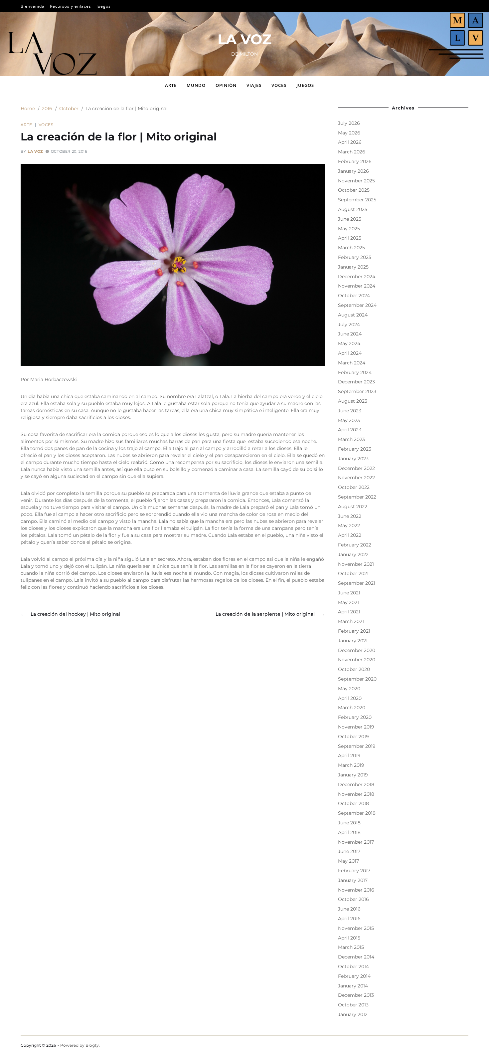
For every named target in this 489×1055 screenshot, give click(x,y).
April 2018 (349, 832)
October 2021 (353, 573)
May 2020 (349, 689)
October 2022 (354, 487)
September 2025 (357, 200)
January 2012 (353, 1014)
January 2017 (353, 880)
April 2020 (350, 698)
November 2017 (356, 842)
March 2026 (351, 152)
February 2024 (355, 372)
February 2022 (354, 545)
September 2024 (357, 305)
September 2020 (357, 679)
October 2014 (353, 966)
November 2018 (356, 794)
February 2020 (355, 717)
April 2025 (349, 238)
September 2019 (357, 746)
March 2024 (351, 363)
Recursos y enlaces (70, 6)
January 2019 (353, 775)
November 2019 (356, 727)
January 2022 (353, 554)
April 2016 (349, 919)
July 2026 (349, 123)
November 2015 (356, 928)
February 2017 (354, 871)
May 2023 (349, 420)
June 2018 (349, 823)
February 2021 (354, 631)
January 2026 (353, 171)
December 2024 (356, 277)
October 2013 (353, 1005)
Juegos (103, 6)
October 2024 (354, 296)
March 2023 (351, 439)
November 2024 (356, 286)
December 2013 (356, 995)
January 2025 (353, 267)
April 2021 (349, 612)
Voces (278, 85)
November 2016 (356, 890)
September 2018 (357, 813)
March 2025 (351, 248)
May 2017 (348, 861)
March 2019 (351, 765)
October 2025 (354, 190)
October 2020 (354, 669)
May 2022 (349, 525)
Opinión (226, 85)
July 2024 (349, 324)
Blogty (92, 1045)
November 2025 (356, 181)
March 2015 (351, 947)
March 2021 (351, 621)
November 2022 (356, 478)
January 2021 (353, 641)
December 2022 (356, 468)
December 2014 (356, 957)
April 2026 (350, 142)
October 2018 (353, 803)
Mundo (196, 85)
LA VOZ (244, 39)
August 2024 (353, 315)
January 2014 (353, 986)
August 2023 (352, 401)
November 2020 (356, 660)
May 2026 (349, 133)
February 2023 (354, 449)
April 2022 (349, 535)
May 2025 (349, 229)
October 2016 (353, 899)
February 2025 (354, 257)
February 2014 (354, 976)
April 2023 (349, 430)
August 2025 (352, 209)
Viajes (253, 85)
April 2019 (349, 755)
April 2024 (350, 353)
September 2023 (357, 391)
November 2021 (356, 564)
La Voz (35, 151)
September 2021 (356, 583)
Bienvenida (33, 6)
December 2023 (356, 382)
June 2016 (349, 909)
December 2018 (356, 784)
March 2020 (351, 708)
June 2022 (349, 516)
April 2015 (349, 938)
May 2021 (348, 602)
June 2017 (349, 851)
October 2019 (353, 736)
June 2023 (349, 411)
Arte (171, 85)
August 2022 (352, 507)
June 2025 (349, 219)
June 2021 (349, 593)
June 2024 (350, 334)
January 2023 (353, 459)
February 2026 (355, 161)
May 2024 (349, 343)
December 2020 (356, 650)
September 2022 (357, 497)
